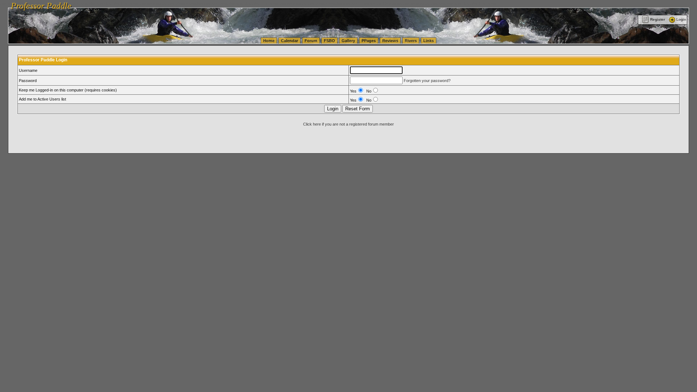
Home (268, 40)
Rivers (411, 40)
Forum (311, 40)
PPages (369, 40)
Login (681, 19)
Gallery (348, 40)
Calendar (289, 40)
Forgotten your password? (427, 80)
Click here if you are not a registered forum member (348, 124)
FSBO (329, 40)
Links (428, 40)
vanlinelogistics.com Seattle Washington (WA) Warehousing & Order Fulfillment (209, 3)
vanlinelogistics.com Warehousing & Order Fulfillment (449, 3)
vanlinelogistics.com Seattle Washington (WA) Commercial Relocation (341, 3)
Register (657, 19)
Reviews (390, 40)
